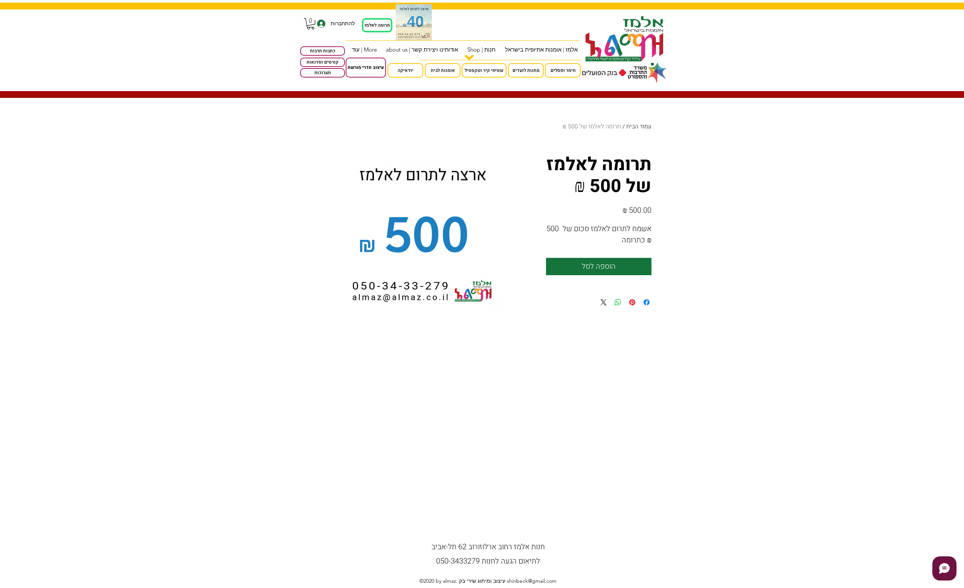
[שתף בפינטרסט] (632, 302)
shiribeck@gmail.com (532, 580)
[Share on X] (603, 302)
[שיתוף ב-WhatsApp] (617, 302)
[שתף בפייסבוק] (646, 302)
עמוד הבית (638, 126)
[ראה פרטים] (413, 22)
